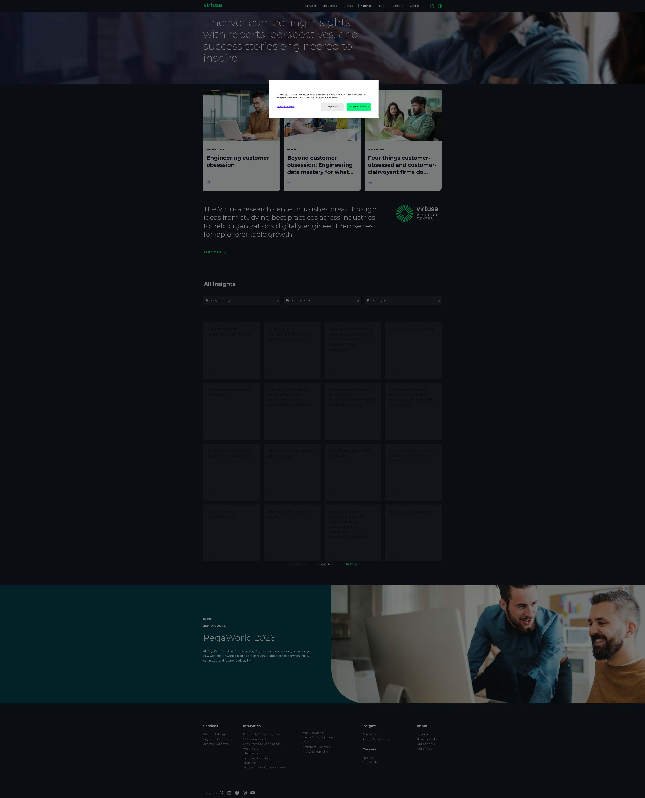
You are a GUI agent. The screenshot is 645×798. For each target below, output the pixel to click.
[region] (324, 99)
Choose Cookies (285, 106)
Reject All (333, 107)
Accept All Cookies (358, 107)
